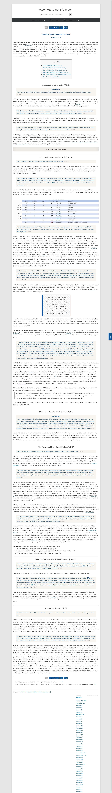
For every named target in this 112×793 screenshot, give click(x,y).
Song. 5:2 (58, 486)
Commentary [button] (41, 20)
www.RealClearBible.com (56, 9)
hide (59, 62)
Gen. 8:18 (68, 332)
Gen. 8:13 (58, 220)
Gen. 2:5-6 (70, 245)
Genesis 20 (79, 741)
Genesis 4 (79, 707)
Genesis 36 (79, 778)
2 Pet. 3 (44, 254)
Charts (58, 20)
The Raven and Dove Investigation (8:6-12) (55, 72)
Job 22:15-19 (28, 44)
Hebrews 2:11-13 (51, 99)
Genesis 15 (79, 730)
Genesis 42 (79, 791)
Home (34, 20)
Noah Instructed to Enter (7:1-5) (52, 65)
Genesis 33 (79, 771)
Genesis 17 (79, 735)
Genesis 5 (79, 710)
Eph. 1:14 (33, 539)
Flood (29, 692)
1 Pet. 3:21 (77, 365)
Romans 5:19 (63, 99)
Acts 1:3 (26, 144)
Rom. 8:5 (93, 495)
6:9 (63, 486)
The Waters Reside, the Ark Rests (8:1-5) (55, 70)
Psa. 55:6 (90, 486)
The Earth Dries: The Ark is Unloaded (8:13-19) (57, 74)
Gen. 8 (20, 664)
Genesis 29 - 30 (80, 764)
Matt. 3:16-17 (90, 511)
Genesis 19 (79, 737)
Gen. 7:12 (58, 207)
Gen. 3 (86, 661)
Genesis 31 (79, 766)
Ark (22, 692)
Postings (77, 20)
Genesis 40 (79, 787)
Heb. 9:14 (91, 631)
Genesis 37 (79, 780)
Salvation (43, 692)
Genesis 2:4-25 (80, 703)
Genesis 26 (79, 757)
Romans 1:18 (41, 56)
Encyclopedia (50, 20)
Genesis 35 (79, 775)
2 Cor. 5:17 (54, 596)
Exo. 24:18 (82, 141)
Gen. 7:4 (58, 203)
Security (48, 692)
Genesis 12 (79, 723)
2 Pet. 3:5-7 (26, 261)
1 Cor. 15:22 (21, 383)
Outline (56, 27)
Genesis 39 (79, 785)
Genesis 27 (79, 760)
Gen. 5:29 (58, 668)
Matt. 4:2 (75, 141)
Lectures (70, 20)
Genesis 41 (79, 789)
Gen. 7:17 (16, 332)
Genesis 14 (79, 728)
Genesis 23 (79, 748)
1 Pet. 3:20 (92, 289)
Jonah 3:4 (20, 144)
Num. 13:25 (89, 141)
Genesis (78, 697)
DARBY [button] (19, 94)
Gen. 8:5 (58, 211)
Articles (64, 20)
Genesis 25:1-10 (81, 753)
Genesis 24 (79, 750)
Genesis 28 (79, 762)
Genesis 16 (79, 732)
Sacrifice (37, 692)
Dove (25, 692)
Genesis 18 (79, 739)
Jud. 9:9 (54, 528)
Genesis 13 (79, 726)
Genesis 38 (79, 782)
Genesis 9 (79, 716)
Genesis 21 (79, 744)
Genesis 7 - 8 (80, 714)
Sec (51, 27)
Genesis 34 (79, 773)
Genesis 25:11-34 (81, 755)
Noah (33, 692)
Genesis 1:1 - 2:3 (81, 701)
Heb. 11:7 (78, 103)
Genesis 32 (79, 769)
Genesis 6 (79, 712)
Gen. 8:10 (58, 216)
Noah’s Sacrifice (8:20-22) (51, 77)
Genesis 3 (79, 705)
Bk (65, 27)
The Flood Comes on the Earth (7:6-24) (54, 68)
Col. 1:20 (68, 650)
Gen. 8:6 (58, 213)
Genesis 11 (79, 721)
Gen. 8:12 (58, 218)
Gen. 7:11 (58, 205)
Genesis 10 (79, 719)
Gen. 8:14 (58, 222)
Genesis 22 (79, 746)
